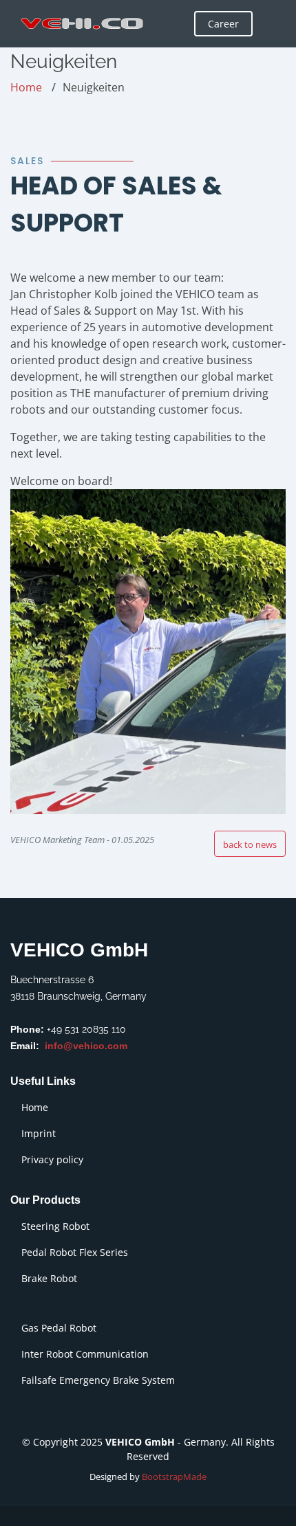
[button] (250, 844)
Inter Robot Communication (85, 1354)
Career (223, 23)
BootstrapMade (174, 1476)
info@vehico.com (86, 1045)
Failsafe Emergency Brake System (98, 1380)
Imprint (38, 1133)
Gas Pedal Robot (58, 1328)
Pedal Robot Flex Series (74, 1252)
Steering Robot (55, 1226)
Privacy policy (52, 1160)
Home (26, 87)
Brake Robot (49, 1278)
